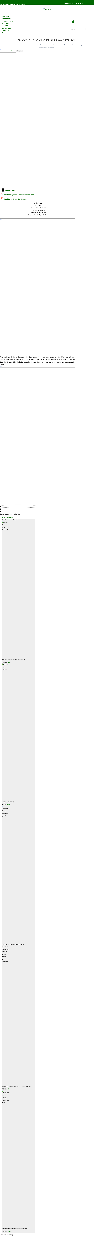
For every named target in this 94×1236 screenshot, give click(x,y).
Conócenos (6, 19)
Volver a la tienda (14, 514)
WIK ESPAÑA (6, 28)
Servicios (5, 16)
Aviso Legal (38, 203)
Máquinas (5, 23)
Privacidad (38, 205)
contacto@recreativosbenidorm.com (12, 4)
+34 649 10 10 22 (78, 3)
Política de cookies (38, 210)
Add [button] (9, 662)
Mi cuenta (5, 33)
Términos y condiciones (38, 212)
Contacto (5, 30)
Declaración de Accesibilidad (38, 215)
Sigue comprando (7, 517)
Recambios (5, 26)
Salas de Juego (7, 21)
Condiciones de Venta (38, 208)
